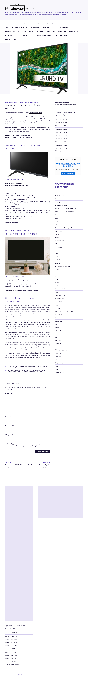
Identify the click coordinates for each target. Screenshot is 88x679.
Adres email (9, 426)
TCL (56, 346)
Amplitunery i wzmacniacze (62, 199)
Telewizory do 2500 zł (61, 129)
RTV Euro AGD (59, 314)
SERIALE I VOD (50, 31)
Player (56, 292)
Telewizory (29, 368)
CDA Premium (59, 215)
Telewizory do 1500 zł (61, 122)
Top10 (56, 359)
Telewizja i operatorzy (61, 350)
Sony (56, 337)
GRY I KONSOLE (35, 27)
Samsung (57, 318)
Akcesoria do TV (59, 195)
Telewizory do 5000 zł (61, 145)
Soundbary (58, 340)
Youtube (57, 369)
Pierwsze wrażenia (60, 289)
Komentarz (9, 393)
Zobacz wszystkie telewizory (62, 151)
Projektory (58, 305)
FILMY (64, 23)
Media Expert (58, 256)
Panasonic (58, 282)
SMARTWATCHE (74, 31)
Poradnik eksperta (60, 295)
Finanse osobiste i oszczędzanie (63, 228)
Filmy (56, 224)
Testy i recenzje (59, 356)
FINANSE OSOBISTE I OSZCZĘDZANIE (16, 27)
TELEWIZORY (9, 35)
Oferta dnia (58, 276)
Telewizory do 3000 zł (61, 132)
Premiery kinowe (59, 298)
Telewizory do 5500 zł (61, 148)
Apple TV (57, 202)
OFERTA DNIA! (64, 27)
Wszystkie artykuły (60, 363)
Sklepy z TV (58, 327)
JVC (56, 244)
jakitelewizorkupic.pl (30, 102)
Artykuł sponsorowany (61, 205)
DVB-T (56, 221)
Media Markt (58, 260)
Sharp (56, 324)
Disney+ (57, 218)
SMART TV (21, 368)
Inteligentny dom (59, 240)
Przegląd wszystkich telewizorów (64, 311)
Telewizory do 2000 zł (61, 126)
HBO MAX (58, 234)
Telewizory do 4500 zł (61, 142)
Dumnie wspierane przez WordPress (15, 675)
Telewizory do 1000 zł (61, 119)
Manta (57, 253)
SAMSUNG (46, 27)
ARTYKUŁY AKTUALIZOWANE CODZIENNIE (18, 23)
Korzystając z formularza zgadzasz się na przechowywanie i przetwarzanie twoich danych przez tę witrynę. (26, 445)
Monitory (57, 263)
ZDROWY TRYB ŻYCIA (60, 35)
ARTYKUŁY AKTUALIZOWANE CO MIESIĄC (46, 23)
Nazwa (8, 417)
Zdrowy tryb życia (59, 372)
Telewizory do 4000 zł (61, 138)
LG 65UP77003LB (18, 127)
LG (8, 366)
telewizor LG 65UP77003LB (17, 370)
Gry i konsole (58, 231)
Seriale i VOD (58, 321)
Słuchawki (58, 343)
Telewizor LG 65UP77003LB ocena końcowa (28, 371)
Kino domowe (58, 247)
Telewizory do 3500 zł (61, 135)
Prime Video (58, 301)
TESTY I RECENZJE (21, 35)
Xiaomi (57, 366)
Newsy (57, 273)
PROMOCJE (40, 31)
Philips (57, 285)
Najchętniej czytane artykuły (21, 366)
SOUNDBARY (62, 31)
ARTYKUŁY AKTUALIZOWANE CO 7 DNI (66, 208)
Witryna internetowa (12, 435)
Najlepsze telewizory (12, 290)
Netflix (57, 269)
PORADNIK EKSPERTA (44, 35)
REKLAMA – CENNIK (11, 40)
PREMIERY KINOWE (28, 31)
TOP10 (32, 35)
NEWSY (54, 27)
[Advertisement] (19, 553)
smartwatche (58, 334)
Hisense (57, 237)
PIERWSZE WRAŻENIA (12, 31)
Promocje (57, 308)
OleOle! (57, 279)
